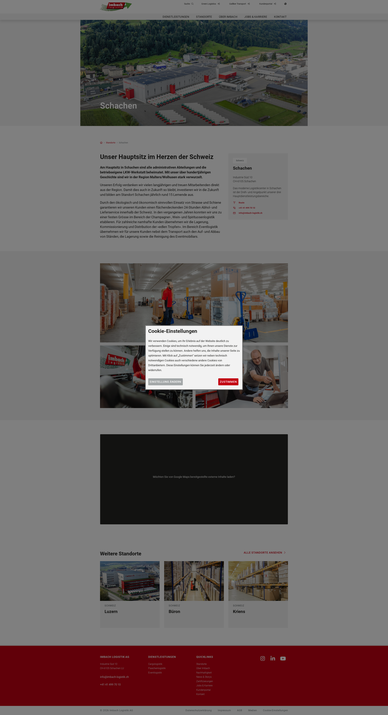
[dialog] (194, 357)
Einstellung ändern (165, 381)
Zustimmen (228, 381)
